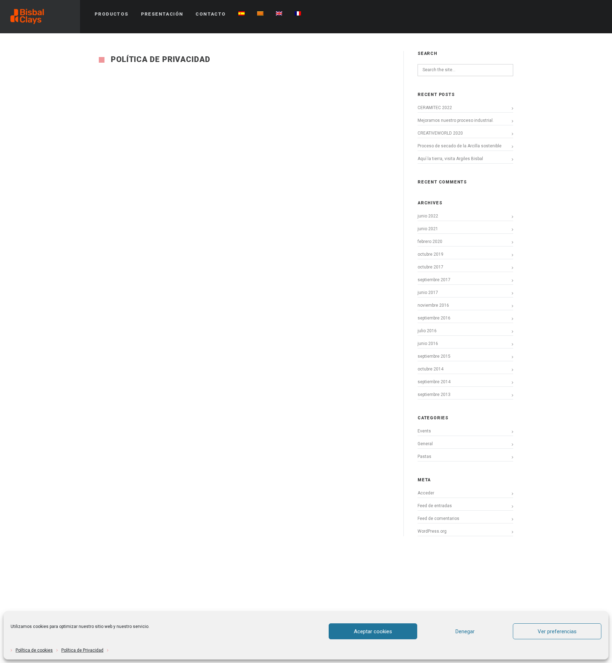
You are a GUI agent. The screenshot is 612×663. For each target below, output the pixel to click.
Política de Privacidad (82, 650)
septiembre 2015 (434, 356)
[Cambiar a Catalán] (260, 14)
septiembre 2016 (434, 318)
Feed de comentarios (438, 518)
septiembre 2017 (434, 279)
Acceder (426, 493)
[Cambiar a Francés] (298, 14)
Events (424, 431)
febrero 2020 (430, 241)
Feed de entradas (435, 505)
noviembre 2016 (433, 305)
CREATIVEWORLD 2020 (440, 133)
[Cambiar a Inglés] (279, 14)
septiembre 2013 (434, 394)
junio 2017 (428, 292)
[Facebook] (558, 14)
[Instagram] (584, 14)
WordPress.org (432, 531)
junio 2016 (428, 343)
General (425, 443)
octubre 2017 (430, 267)
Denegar (465, 631)
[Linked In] (596, 14)
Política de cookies (34, 650)
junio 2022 (428, 216)
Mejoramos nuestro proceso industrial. (456, 120)
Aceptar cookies (373, 631)
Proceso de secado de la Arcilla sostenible (460, 145)
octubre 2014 (430, 369)
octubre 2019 (430, 254)
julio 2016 (427, 330)
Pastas (424, 456)
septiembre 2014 (434, 381)
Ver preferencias (557, 631)
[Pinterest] (571, 14)
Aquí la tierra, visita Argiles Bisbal (450, 158)
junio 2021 (428, 228)
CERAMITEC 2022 (435, 107)
